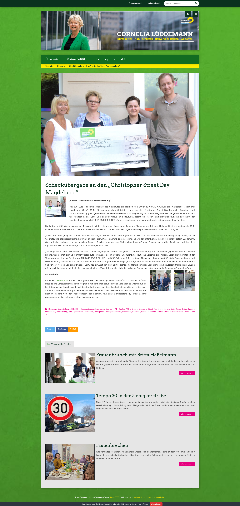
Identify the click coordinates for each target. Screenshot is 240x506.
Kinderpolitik (88, 311)
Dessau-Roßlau (181, 309)
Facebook (62, 329)
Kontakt (119, 59)
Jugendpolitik (77, 311)
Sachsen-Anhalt (163, 311)
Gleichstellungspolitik (66, 309)
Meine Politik (76, 59)
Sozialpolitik (100, 309)
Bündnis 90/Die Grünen (128, 309)
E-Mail (73, 329)
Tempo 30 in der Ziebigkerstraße (131, 395)
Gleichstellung (61, 311)
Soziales (172, 311)
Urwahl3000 (114, 497)
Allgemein (61, 66)
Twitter (50, 329)
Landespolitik (99, 311)
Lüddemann (126, 311)
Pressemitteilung (87, 309)
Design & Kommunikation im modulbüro (148, 497)
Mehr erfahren (143, 504)
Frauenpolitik (50, 311)
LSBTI (77, 309)
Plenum (153, 311)
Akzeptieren (156, 504)
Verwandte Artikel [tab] (61, 344)
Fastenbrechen (112, 445)
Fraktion (191, 309)
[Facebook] (188, 14)
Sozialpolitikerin (182, 311)
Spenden (109, 309)
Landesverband (153, 3)
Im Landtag (100, 59)
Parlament (145, 311)
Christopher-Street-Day (147, 309)
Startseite (49, 66)
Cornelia (166, 309)
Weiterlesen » (186, 373)
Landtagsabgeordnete (113, 311)
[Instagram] (195, 14)
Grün (70, 311)
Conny (160, 309)
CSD (172, 309)
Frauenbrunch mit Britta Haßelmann (136, 355)
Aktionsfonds (62, 280)
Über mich (53, 59)
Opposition (136, 311)
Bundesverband (135, 3)
